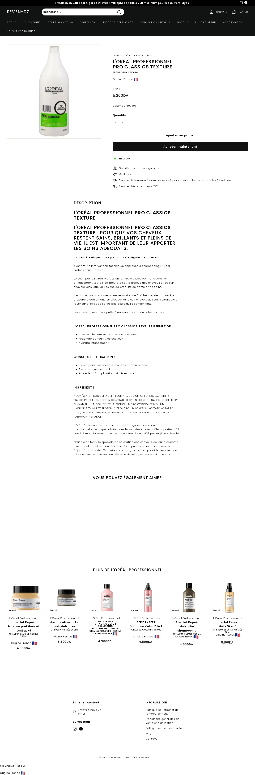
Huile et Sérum (205, 22)
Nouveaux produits (21, 31)
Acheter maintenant (180, 147)
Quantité (119, 115)
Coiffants (87, 22)
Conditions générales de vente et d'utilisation (162, 720)
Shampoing (33, 22)
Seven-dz (18, 12)
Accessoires (232, 22)
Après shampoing (60, 22)
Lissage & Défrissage (117, 22)
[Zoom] (54, 91)
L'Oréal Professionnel (139, 55)
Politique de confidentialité (164, 728)
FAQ (148, 733)
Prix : (116, 89)
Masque (182, 22)
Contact (151, 738)
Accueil (12, 22)
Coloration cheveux (155, 22)
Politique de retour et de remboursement (162, 711)
